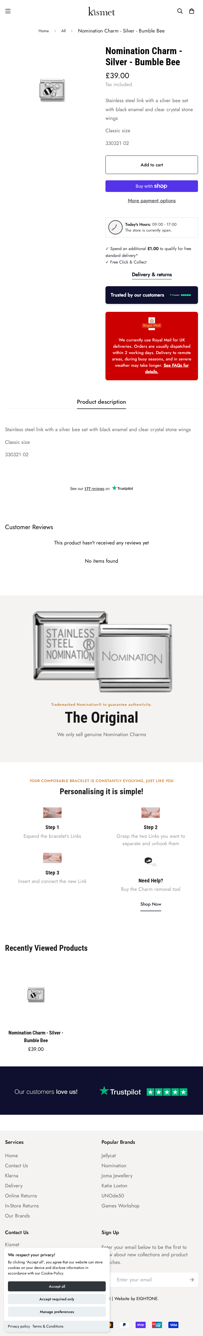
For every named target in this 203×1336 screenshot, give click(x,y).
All (63, 31)
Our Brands (17, 1216)
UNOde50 (113, 1196)
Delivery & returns (152, 274)
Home (44, 31)
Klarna (11, 1176)
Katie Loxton (114, 1186)
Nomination (114, 1166)
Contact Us (16, 1166)
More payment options (152, 200)
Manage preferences (57, 1311)
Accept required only (56, 1299)
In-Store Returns (22, 1206)
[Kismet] (102, 11)
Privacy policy (19, 1326)
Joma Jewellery (117, 1176)
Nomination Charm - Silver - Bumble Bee (35, 1036)
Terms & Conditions (48, 1326)
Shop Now (150, 904)
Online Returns (21, 1196)
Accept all (57, 1286)
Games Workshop (121, 1206)
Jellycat (109, 1155)
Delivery (13, 1186)
